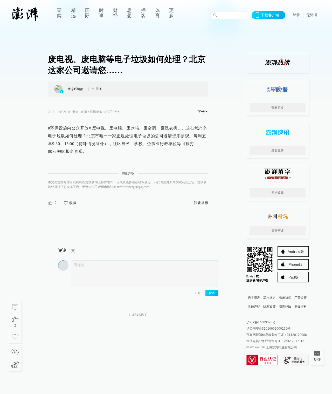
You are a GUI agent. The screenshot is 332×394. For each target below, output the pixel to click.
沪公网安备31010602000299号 (268, 328)
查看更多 (277, 108)
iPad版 (293, 277)
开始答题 (277, 193)
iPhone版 (295, 264)
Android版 (296, 251)
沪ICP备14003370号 (260, 322)
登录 (296, 15)
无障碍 (311, 15)
